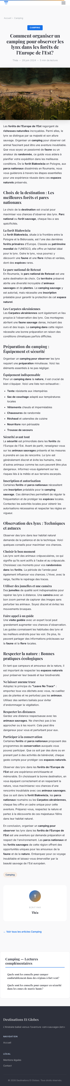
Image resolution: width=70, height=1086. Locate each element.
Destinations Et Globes (21, 1019)
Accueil (7, 18)
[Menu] (63, 3)
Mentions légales (12, 1060)
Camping (18, 18)
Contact (7, 1065)
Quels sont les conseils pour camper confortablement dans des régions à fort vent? (33, 976)
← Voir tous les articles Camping (22, 931)
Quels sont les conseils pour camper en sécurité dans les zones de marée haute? (34, 987)
